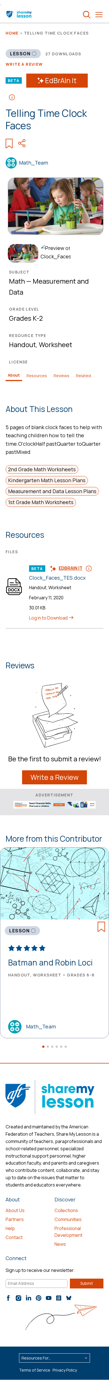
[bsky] (69, 1298)
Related (83, 375)
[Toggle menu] (98, 14)
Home (12, 33)
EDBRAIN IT (70, 568)
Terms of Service (34, 1370)
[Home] (19, 14)
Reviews (61, 375)
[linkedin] (28, 1298)
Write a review (24, 64)
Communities (68, 1219)
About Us (15, 1210)
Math (17, 281)
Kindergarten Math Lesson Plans (47, 480)
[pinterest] (38, 1298)
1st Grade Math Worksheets (41, 502)
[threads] (58, 1298)
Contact (14, 1237)
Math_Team (33, 162)
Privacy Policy (65, 1370)
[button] (43, 1047)
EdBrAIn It (61, 80)
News (60, 1244)
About (14, 375)
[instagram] (18, 1298)
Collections (66, 1210)
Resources (37, 375)
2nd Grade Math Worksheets (42, 469)
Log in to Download (48, 618)
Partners (15, 1219)
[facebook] (8, 1298)
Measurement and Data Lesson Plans (52, 491)
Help (10, 1228)
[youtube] (48, 1298)
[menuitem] (22, 253)
